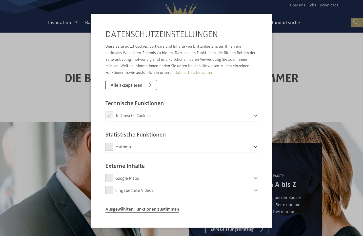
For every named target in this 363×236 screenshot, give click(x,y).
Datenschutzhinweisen (194, 72)
